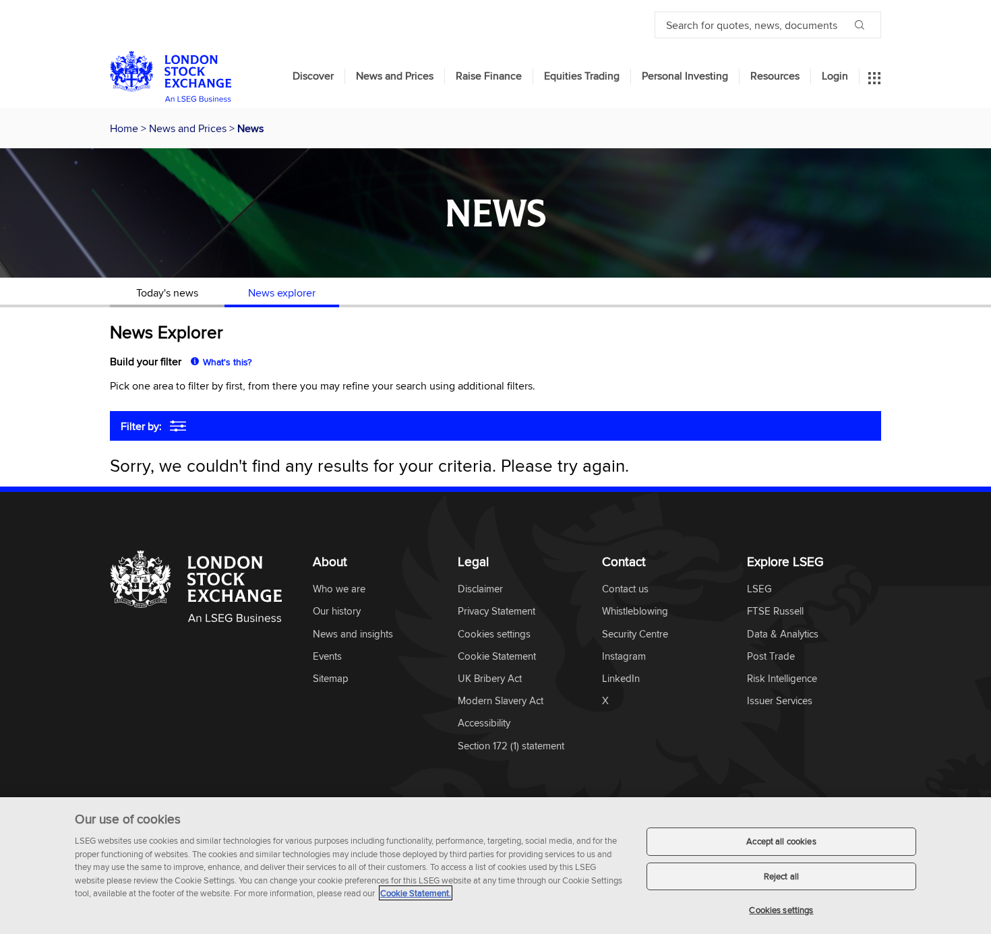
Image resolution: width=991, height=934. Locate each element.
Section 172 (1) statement (511, 746)
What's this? (227, 362)
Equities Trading (582, 76)
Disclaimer (480, 589)
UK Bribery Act (490, 679)
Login (835, 76)
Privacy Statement (496, 611)
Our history (337, 611)
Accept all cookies (781, 841)
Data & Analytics (782, 634)
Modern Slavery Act (500, 701)
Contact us (625, 589)
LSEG (759, 589)
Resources (775, 76)
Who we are (339, 589)
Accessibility (484, 723)
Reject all (781, 876)
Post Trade (771, 656)
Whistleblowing (635, 611)
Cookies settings (781, 910)
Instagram (624, 656)
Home (125, 128)
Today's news (167, 292)
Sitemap (331, 679)
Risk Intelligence (782, 679)
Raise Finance (489, 76)
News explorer (282, 292)
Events (327, 656)
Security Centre (635, 634)
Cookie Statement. (415, 893)
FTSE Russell (775, 611)
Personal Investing (685, 76)
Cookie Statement (497, 656)
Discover (313, 76)
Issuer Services (779, 701)
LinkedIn (621, 679)
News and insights (353, 634)
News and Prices (394, 76)
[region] (495, 865)
